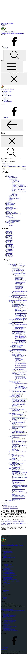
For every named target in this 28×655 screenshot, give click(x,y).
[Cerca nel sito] (15, 55)
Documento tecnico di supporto (19, 191)
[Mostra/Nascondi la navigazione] (12, 66)
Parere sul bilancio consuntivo (19, 357)
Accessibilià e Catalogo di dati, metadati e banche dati (19, 266)
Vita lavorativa (6, 583)
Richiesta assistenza (7, 617)
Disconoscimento (10, 204)
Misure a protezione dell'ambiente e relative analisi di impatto (19, 399)
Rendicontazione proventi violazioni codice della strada (18, 294)
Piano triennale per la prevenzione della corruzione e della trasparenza (19, 277)
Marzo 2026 (9, 231)
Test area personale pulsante (12, 221)
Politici (10, 199)
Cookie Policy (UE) (10, 203)
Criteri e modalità (16, 467)
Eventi (10, 223)
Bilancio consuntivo (19, 327)
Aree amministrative (13, 177)
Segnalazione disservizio (14, 220)
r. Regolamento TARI (17, 482)
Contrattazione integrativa (18, 438)
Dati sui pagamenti (16, 424)
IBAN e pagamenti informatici (19, 426)
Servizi (5, 94)
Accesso (8, 175)
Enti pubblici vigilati (16, 394)
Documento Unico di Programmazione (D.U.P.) (18, 330)
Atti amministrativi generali (21, 383)
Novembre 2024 (10, 247)
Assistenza (11, 217)
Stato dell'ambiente (16, 406)
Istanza (13, 193)
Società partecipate (16, 395)
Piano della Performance (17, 431)
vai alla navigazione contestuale (10, 508)
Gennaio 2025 (9, 245)
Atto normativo (15, 181)
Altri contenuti (12, 264)
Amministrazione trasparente (12, 263)
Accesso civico (15, 268)
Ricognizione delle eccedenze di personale (14, 521)
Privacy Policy (9, 215)
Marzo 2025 (9, 242)
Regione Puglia (4, 24)
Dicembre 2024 (9, 246)
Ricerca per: (6, 168)
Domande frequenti (10, 206)
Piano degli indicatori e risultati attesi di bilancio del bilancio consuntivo (20, 336)
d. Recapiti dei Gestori (17, 469)
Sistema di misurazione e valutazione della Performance (19, 434)
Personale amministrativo (15, 198)
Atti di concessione (16, 465)
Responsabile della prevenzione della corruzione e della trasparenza (19, 288)
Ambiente (5, 565)
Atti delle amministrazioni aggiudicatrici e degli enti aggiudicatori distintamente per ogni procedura (19, 304)
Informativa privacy (7, 622)
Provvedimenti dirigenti (17, 455)
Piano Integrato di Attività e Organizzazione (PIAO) (21, 388)
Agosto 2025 (9, 236)
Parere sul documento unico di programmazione (20, 362)
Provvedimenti (12, 454)
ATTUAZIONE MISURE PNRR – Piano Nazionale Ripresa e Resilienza (18, 271)
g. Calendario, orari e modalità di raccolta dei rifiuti (19, 473)
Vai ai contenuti (4, 23)
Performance (12, 430)
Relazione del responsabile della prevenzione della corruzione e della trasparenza (21, 282)
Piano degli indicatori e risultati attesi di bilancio (19, 333)
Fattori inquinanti (16, 397)
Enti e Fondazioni (13, 195)
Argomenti (8, 202)
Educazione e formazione (9, 573)
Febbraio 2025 (9, 244)
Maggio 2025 (9, 240)
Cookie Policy (6, 624)
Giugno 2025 (9, 238)
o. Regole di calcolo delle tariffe (19, 474)
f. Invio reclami (15, 471)
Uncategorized (9, 500)
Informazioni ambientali (14, 396)
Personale (11, 436)
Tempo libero (6, 99)
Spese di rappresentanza (17, 345)
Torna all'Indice (20, 519)
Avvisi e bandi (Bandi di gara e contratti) (20, 311)
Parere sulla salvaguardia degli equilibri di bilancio (20, 366)
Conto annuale (15, 437)
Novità (5, 92)
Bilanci (10, 323)
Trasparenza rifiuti (13, 468)
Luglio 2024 (9, 251)
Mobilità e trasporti (7, 578)
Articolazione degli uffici (17, 414)
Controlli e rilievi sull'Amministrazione (18, 350)
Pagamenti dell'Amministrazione (16, 421)
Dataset (13, 182)
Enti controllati (12, 390)
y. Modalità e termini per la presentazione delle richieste (18, 496)
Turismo (5, 582)
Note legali (5, 625)
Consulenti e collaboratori (15, 346)
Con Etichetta (4, 158)
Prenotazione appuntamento (9, 615)
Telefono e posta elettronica (18, 415)
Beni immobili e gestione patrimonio (17, 319)
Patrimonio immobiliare (17, 322)
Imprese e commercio (8, 577)
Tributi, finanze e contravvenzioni (11, 580)
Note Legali (9, 209)
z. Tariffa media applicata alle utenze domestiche (18, 498)
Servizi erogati (12, 459)
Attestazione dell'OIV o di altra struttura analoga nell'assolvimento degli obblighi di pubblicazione (21, 376)
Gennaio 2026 (9, 232)
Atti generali (15, 382)
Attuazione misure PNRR (9, 621)
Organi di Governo (13, 197)
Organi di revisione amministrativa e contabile (18, 355)
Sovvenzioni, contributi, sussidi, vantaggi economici (16, 464)
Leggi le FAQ (6, 614)
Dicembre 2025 (9, 233)
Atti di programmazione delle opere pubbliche (18, 410)
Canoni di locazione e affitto (18, 320)
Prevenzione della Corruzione (18, 273)
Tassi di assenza (15, 450)
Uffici (10, 200)
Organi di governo (7, 551)
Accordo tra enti (15, 180)
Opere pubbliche (13, 408)
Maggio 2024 (9, 253)
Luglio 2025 (9, 237)
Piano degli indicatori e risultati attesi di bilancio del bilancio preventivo (20, 340)
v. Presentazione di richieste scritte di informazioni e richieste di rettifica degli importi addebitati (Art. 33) (19, 485)
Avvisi (4, 591)
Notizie (5, 588)
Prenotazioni (12, 218)
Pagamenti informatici (11, 212)
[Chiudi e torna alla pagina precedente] (12, 141)
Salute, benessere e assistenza (10, 579)
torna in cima (6, 505)
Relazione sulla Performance (18, 432)
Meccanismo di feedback (12, 208)
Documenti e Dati (13, 179)
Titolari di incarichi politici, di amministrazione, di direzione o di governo (19, 418)
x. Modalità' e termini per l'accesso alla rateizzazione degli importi (19, 493)
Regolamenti (21, 386)
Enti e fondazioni (7, 555)
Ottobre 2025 (9, 235)
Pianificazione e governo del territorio (17, 451)
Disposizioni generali (14, 381)
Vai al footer (10, 23)
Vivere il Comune (7, 95)
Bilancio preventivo (19, 328)
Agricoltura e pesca (7, 564)
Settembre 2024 (9, 250)
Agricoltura (6, 97)
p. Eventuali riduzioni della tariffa (19, 477)
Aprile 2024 (9, 254)
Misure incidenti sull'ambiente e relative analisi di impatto (19, 402)
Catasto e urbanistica (8, 570)
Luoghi (10, 225)
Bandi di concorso (13, 296)
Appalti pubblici (7, 568)
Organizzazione (12, 413)
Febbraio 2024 (9, 255)
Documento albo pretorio (17, 184)
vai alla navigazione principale (10, 506)
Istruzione (5, 100)
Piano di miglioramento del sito (13, 213)
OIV (13, 440)
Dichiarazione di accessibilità (10, 626)
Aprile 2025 (9, 241)
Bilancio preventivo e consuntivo (19, 324)
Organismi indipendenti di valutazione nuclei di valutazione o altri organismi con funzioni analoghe (19, 371)
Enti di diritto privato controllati (19, 391)
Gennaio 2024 (9, 256)
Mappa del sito (9, 207)
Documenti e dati (7, 558)
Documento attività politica (18, 185)
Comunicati (6, 590)
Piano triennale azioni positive (19, 441)
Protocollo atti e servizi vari (7, 609)
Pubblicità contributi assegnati (19, 412)
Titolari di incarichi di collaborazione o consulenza (18, 348)
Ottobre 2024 (9, 249)
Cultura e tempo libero (8, 572)
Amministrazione (7, 91)
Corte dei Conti (15, 352)
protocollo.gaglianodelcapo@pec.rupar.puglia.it (14, 610)
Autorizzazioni (6, 569)
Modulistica (14, 194)
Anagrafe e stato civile (8, 566)
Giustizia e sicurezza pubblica (10, 575)
